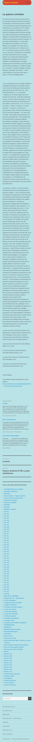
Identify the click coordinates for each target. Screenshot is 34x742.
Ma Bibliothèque (9, 625)
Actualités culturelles (10, 491)
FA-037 (6, 591)
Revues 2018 (8, 656)
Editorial (7, 507)
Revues (6, 651)
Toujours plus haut (10, 680)
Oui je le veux (8, 636)
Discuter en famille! (10, 502)
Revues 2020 (8, 660)
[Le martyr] (16, 410)
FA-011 (6, 533)
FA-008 (6, 527)
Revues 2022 (8, 665)
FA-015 (6, 542)
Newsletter (6, 714)
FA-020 (6, 553)
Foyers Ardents (10, 2)
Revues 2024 (8, 669)
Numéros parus (7, 710)
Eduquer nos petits (10, 509)
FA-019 (6, 551)
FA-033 (6, 582)
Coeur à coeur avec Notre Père (13, 498)
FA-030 (6, 576)
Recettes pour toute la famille (13, 649)
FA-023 (6, 560)
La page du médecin (10, 605)
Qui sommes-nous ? (9, 706)
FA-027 (6, 569)
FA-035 (6, 587)
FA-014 (6, 540)
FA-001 (6, 511)
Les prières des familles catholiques (15, 622)
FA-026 (6, 567)
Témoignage (8, 678)
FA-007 (6, 525)
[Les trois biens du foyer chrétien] (16, 442)
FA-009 (6, 529)
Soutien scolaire (9, 676)
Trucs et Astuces (9, 682)
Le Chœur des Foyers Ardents (13, 607)
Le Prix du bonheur (10, 616)
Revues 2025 (8, 671)
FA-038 (6, 593)
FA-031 (6, 578)
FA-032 (6, 580)
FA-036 (6, 589)
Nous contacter (7, 734)
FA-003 (6, 516)
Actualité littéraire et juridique (13, 489)
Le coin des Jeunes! (10, 609)
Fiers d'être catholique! (11, 596)
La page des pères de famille (13, 602)
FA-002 (6, 513)
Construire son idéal (10, 500)
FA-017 (6, 547)
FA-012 (6, 536)
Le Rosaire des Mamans (11, 618)
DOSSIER (7, 505)
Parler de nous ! (7, 730)
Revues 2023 (8, 667)
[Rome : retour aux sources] (16, 426)
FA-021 (6, 556)
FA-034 (6, 585)
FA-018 (6, 549)
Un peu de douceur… (10, 685)
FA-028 (6, 571)
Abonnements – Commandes (12, 718)
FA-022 (6, 558)
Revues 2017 (8, 654)
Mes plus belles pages (11, 631)
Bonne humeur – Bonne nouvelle (14, 496)
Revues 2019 (8, 658)
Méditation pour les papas (12, 629)
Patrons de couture (10, 638)
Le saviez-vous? (9, 620)
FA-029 (6, 573)
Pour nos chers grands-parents (14, 647)
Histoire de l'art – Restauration (14, 598)
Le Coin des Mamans (10, 611)
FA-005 (6, 520)
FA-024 (6, 562)
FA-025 (6, 565)
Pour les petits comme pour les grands (16, 645)
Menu (28, 2)
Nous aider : (6, 726)
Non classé (7, 634)
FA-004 (6, 518)
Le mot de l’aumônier (11, 614)
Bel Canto (7, 493)
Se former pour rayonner (12, 674)
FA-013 (6, 538)
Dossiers (5, 722)
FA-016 (6, 545)
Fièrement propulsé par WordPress (20, 739)
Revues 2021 (8, 662)
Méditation (7, 627)
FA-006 (6, 522)
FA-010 (6, 531)
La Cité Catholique (10, 600)
